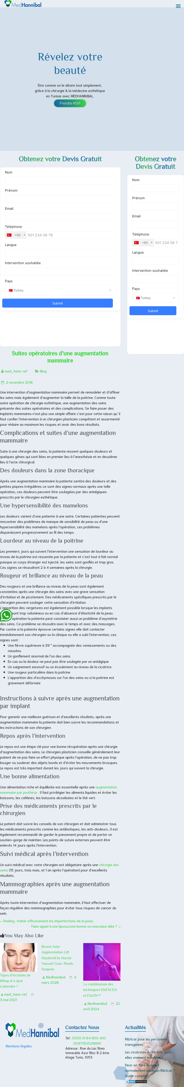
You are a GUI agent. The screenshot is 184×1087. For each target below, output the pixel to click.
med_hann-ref (16, 370)
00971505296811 (87, 1043)
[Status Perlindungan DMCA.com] (136, 1082)
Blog (43, 370)
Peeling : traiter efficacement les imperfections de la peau (46, 920)
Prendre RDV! (70, 103)
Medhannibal (55, 976)
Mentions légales (19, 1045)
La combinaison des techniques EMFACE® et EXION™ (100, 989)
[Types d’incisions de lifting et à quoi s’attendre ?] (18, 945)
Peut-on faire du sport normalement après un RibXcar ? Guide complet (150, 1070)
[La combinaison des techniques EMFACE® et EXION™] (101, 945)
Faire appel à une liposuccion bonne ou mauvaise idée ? (75, 926)
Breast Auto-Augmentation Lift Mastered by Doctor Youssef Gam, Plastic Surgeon (58, 958)
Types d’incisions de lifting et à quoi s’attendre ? (15, 981)
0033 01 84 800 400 (89, 1037)
